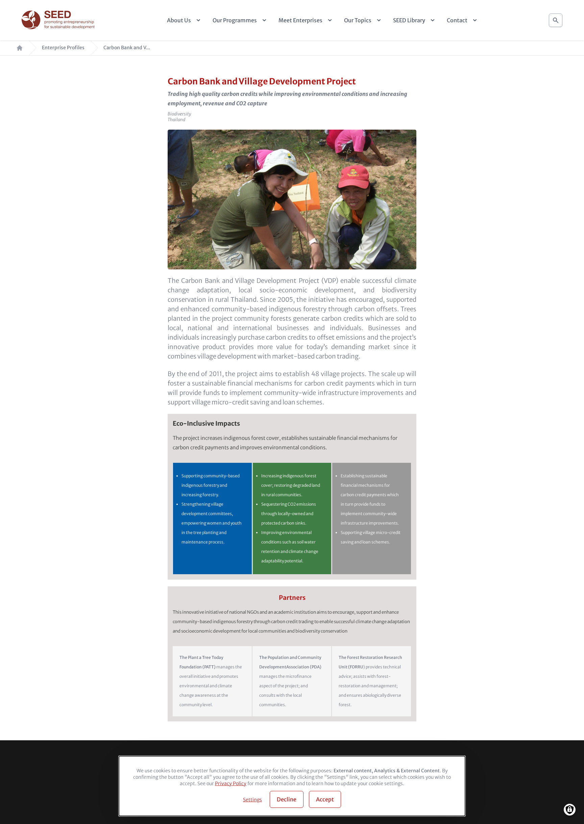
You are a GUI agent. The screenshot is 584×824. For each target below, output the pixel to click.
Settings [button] (252, 800)
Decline (286, 799)
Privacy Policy (230, 783)
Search (555, 20)
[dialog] (292, 786)
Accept (325, 799)
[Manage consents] (570, 810)
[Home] (59, 20)
